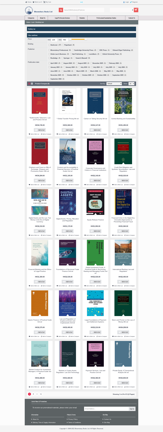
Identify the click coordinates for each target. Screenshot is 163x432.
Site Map (107, 422)
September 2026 (56, 79)
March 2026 (94, 71)
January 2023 (55, 67)
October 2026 (101, 75)
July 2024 (96, 67)
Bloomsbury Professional (59, 50)
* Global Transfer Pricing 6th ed (68, 119)
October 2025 (86, 75)
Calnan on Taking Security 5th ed (95, 119)
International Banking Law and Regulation (123, 270)
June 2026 (67, 71)
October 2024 (71, 75)
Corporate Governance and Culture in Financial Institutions (95, 169)
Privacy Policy (73, 419)
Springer (67, 58)
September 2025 (117, 75)
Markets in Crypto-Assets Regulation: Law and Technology (67, 371)
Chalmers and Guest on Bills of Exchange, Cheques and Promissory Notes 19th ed (40, 169)
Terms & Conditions (74, 422)
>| (40, 394)
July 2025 (109, 67)
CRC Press (103, 50)
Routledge (54, 58)
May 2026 (120, 71)
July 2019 (84, 67)
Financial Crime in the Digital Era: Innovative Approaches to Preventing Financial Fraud (123, 220)
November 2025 (56, 75)
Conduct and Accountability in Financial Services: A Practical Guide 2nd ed (67, 169)
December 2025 (98, 63)
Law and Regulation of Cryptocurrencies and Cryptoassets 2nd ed (68, 321)
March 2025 (80, 71)
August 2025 (82, 63)
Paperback (68, 45)
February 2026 (114, 63)
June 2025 (54, 71)
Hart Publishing (77, 54)
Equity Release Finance (95, 220)
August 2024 (68, 63)
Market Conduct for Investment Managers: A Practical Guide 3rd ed (39, 371)
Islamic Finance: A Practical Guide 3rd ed (40, 321)
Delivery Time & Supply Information (44, 422)
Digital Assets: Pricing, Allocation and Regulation (67, 220)
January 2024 (70, 67)
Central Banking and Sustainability (123, 119)
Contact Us (107, 419)
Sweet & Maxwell (81, 58)
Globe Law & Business (58, 54)
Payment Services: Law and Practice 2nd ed (95, 371)
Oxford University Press (111, 54)
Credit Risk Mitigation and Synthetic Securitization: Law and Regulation (123, 169)
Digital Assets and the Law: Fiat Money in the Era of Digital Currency (40, 220)
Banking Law (40, 22)
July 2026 (121, 67)
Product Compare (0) (42, 83)
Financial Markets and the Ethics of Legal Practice (39, 270)
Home (28, 22)
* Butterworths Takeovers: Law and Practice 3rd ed (39, 119)
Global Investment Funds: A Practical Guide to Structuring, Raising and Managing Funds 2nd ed (95, 270)
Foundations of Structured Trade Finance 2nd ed (67, 270)
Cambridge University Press (83, 50)
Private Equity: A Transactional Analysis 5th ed (123, 371)
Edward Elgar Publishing (121, 50)
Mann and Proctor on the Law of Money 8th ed (123, 321)
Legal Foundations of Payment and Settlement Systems (95, 321)
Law (33, 22)
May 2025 (107, 71)
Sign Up (132, 409)
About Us (36, 419)
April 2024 (54, 63)
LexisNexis (92, 54)
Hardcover (54, 45)
